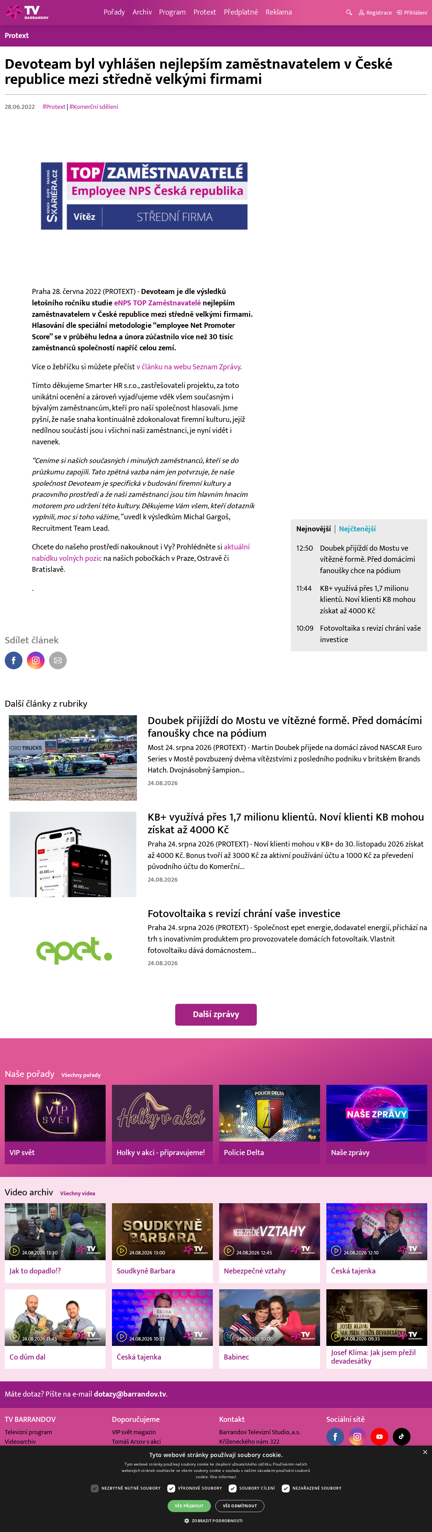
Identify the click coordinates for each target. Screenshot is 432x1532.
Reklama (279, 12)
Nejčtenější (357, 529)
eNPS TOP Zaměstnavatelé (157, 303)
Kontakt (232, 1419)
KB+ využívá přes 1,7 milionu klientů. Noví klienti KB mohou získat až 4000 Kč (368, 600)
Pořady (114, 12)
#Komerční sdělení (93, 107)
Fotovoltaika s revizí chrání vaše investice (370, 634)
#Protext (53, 107)
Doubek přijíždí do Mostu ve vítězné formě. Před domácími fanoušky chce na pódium (367, 559)
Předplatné (241, 12)
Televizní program (28, 1432)
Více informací (223, 1476)
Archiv (142, 12)
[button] (216, 1520)
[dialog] (216, 1489)
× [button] (425, 1452)
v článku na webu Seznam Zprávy (188, 367)
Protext (205, 12)
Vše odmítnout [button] (240, 1506)
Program (172, 12)
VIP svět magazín (134, 1432)
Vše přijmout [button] (189, 1506)
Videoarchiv (20, 1442)
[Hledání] (350, 13)
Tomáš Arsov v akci (136, 1442)
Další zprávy (216, 1014)
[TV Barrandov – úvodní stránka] (27, 12)
